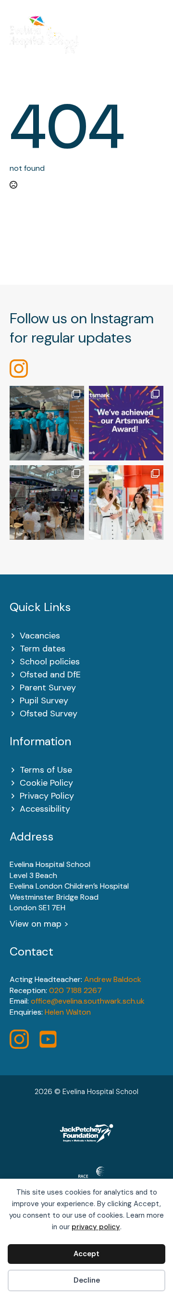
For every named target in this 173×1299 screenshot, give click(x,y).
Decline (87, 1280)
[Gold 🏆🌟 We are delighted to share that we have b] (126, 423)
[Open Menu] (158, 41)
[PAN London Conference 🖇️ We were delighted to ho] (47, 502)
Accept (86, 1254)
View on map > (39, 924)
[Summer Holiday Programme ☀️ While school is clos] (47, 423)
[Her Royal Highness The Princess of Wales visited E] (126, 502)
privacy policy (96, 1227)
